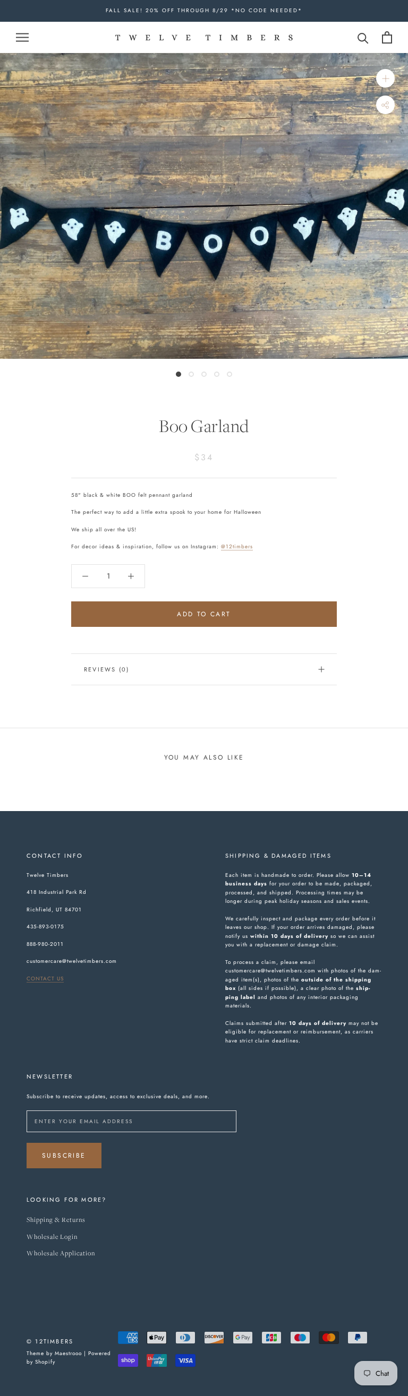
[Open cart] (387, 37)
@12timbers (237, 546)
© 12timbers (50, 1341)
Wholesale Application (61, 1253)
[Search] (363, 37)
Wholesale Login (52, 1237)
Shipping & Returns (56, 1220)
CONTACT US (45, 979)
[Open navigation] (22, 36)
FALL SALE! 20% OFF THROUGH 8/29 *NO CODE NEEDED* (204, 10)
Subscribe (64, 1155)
